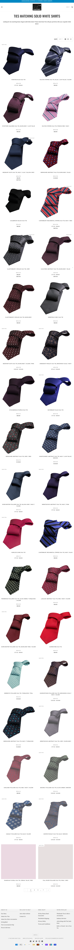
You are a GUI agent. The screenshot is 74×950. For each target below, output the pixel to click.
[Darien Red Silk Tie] (55, 628)
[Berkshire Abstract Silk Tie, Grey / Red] (18, 437)
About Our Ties (5, 916)
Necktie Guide (39, 938)
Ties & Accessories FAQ (7, 925)
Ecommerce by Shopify (57, 938)
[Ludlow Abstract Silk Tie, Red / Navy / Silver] (55, 580)
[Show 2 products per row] (65, 39)
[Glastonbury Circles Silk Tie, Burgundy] (18, 298)
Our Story (3, 913)
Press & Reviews (5, 927)
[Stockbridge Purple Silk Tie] (18, 391)
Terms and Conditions (44, 924)
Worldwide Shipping (43, 918)
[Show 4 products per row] (71, 39)
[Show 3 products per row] (68, 39)
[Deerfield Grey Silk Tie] (55, 298)
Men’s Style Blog (27, 938)
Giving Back (4, 922)
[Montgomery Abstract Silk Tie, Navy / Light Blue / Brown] (55, 437)
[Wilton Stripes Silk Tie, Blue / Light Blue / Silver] (55, 61)
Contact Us (23, 916)
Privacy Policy (42, 921)
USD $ (67, 7)
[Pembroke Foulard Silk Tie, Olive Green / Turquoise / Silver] (18, 580)
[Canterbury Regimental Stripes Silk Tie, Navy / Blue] (55, 533)
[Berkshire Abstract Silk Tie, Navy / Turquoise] (18, 722)
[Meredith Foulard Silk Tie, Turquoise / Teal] (18, 674)
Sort (60, 39)
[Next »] (48, 890)
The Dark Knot (13, 938)
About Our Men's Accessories (9, 919)
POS (46, 938)
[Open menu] (3, 7)
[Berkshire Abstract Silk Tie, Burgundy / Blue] (55, 153)
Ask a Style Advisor (25, 913)
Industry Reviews (61, 918)
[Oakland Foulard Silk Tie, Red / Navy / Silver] (18, 769)
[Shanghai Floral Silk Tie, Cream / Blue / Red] (18, 861)
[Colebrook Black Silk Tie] (18, 202)
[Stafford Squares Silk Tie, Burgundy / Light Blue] (18, 107)
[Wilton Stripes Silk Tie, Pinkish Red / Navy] (55, 107)
